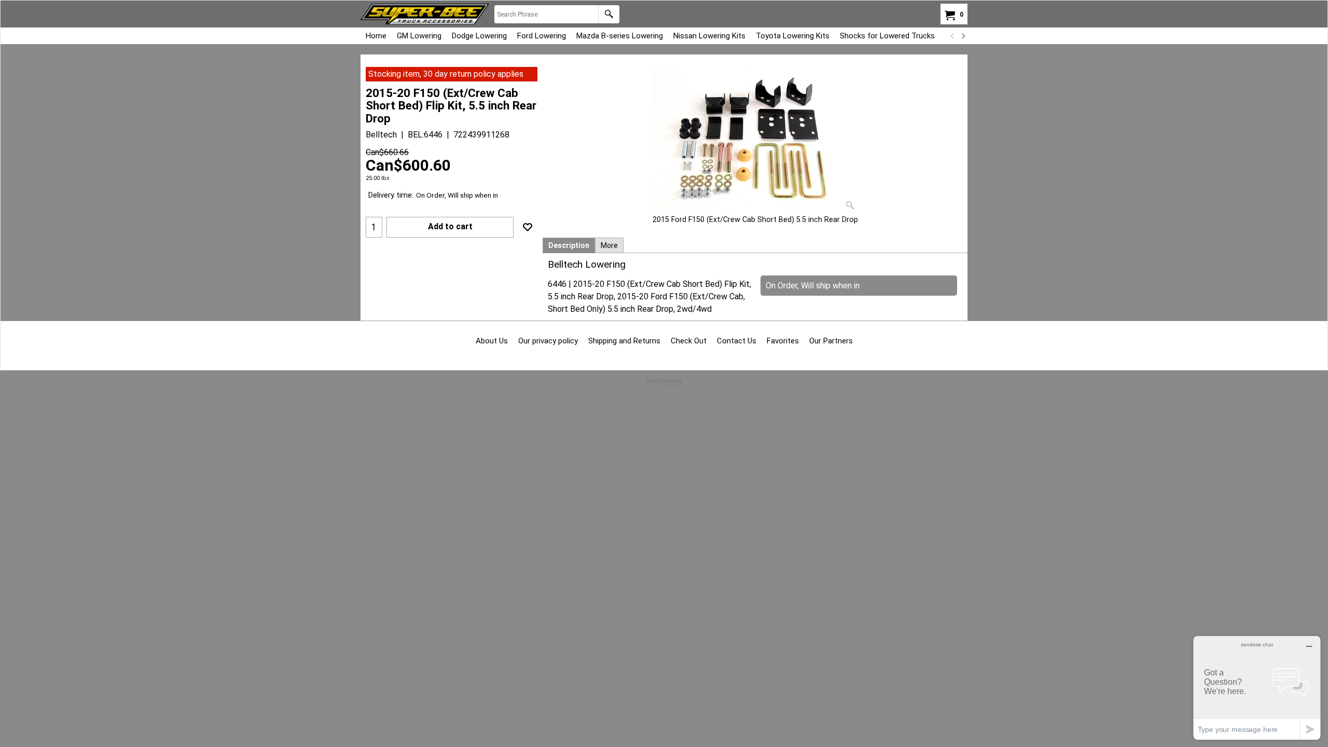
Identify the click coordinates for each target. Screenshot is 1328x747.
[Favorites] (527, 227)
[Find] (608, 14)
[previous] (952, 35)
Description (568, 245)
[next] (962, 35)
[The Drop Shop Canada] (425, 14)
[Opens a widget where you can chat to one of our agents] (1256, 687)
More (609, 245)
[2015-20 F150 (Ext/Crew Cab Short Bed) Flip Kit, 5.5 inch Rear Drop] (755, 140)
